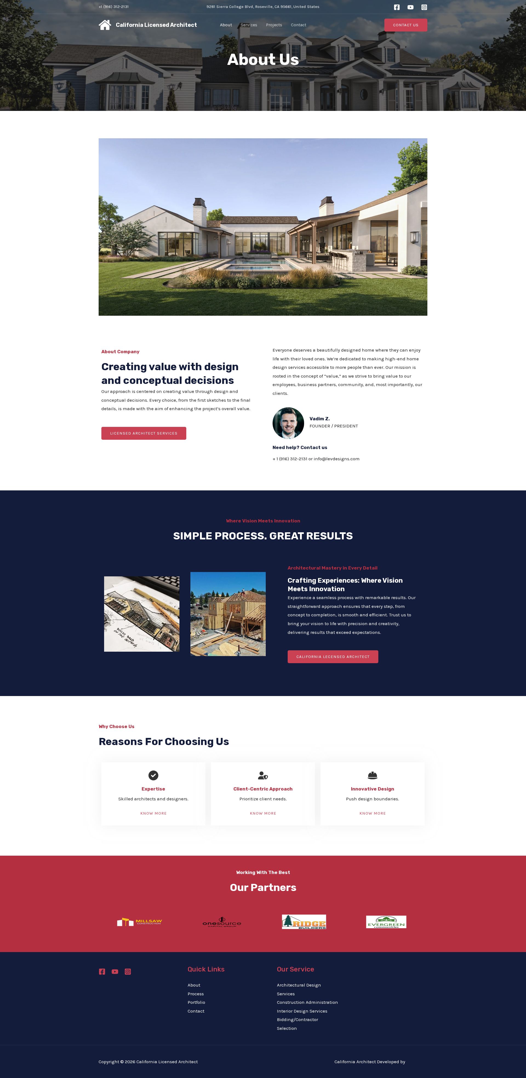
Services (249, 24)
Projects (274, 24)
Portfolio (196, 1002)
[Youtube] (115, 971)
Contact (298, 24)
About (226, 24)
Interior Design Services (302, 1011)
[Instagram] (424, 7)
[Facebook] (397, 7)
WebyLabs (416, 1061)
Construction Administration (307, 1002)
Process (196, 993)
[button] (405, 25)
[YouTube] (410, 7)
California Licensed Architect (156, 25)
